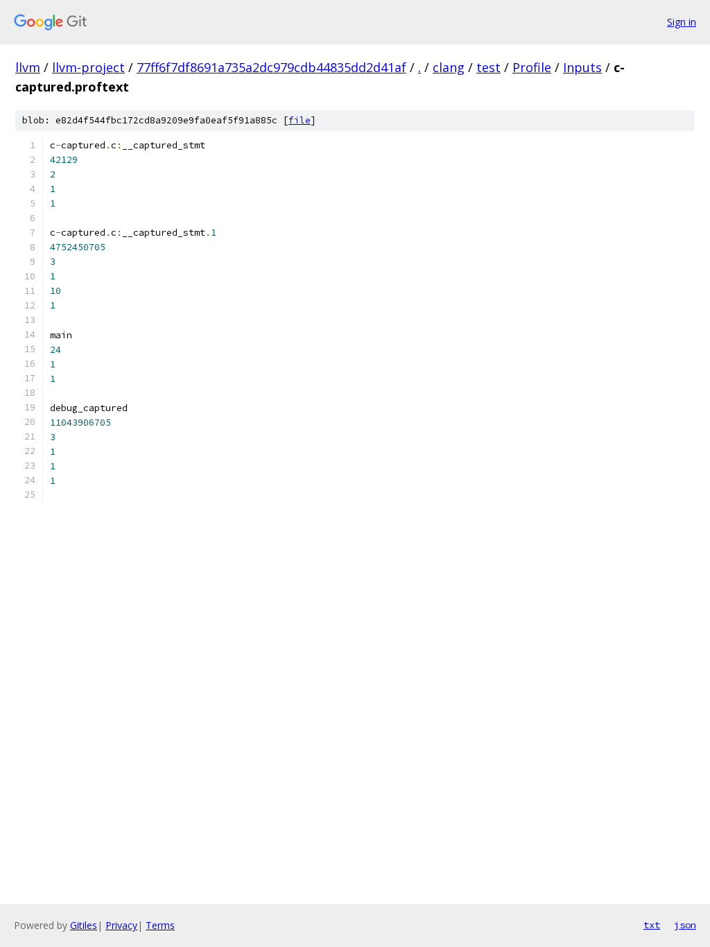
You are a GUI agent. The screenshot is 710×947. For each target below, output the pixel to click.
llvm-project (88, 67)
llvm (27, 67)
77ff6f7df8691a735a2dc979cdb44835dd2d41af (271, 67)
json (685, 925)
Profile (531, 67)
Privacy (121, 925)
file (299, 120)
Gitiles (83, 925)
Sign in (681, 21)
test (488, 67)
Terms (160, 925)
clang (449, 67)
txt (651, 925)
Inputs (582, 67)
